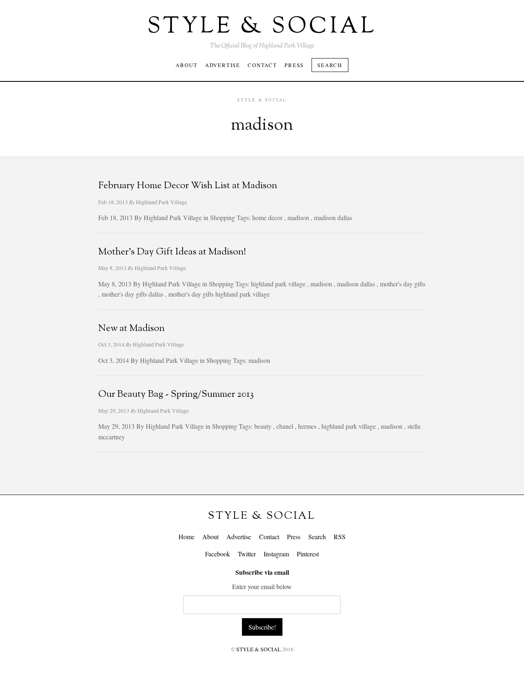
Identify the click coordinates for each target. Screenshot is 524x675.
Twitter (247, 553)
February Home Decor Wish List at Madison (187, 186)
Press (293, 536)
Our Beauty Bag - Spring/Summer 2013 (176, 394)
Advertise (238, 536)
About (210, 536)
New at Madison (131, 328)
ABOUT (186, 65)
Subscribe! (262, 627)
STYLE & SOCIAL (262, 516)
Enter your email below (262, 586)
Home (186, 536)
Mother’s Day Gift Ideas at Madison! (172, 252)
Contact (269, 536)
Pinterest (308, 553)
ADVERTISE (222, 65)
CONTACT (262, 65)
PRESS (294, 65)
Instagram (276, 553)
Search (329, 65)
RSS (340, 536)
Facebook (217, 553)
